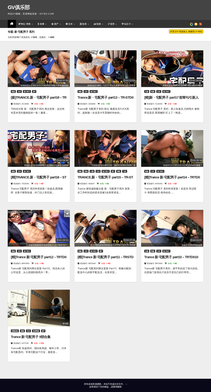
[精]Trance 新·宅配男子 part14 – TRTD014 (172, 179)
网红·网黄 (26, 24)
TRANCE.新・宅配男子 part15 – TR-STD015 (105, 179)
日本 (71, 24)
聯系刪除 (117, 386)
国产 (56, 24)
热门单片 (27, 91)
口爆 (92, 171)
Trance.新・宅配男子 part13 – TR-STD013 (105, 99)
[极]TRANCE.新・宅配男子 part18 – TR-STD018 (38, 99)
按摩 (42, 24)
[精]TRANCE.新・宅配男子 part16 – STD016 (38, 179)
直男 (112, 24)
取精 (99, 24)
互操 (146, 91)
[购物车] (196, 24)
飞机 (124, 171)
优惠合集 (15, 331)
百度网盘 (36, 331)
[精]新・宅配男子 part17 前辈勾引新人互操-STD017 (171, 99)
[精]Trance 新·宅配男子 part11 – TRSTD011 (105, 259)
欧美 (85, 24)
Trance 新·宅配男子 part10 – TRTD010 (171, 257)
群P (34, 91)
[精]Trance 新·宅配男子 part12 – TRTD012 (38, 259)
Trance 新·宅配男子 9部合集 (31, 337)
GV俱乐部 (19, 7)
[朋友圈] (191, 24)
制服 (13, 91)
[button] (200, 23)
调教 (118, 171)
